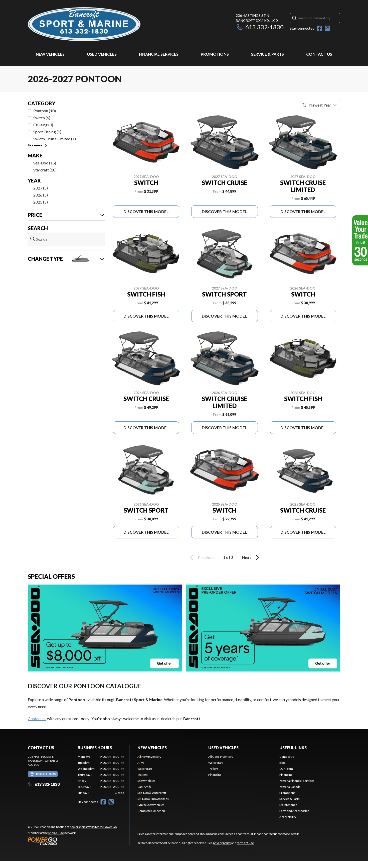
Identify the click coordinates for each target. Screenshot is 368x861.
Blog (282, 762)
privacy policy (222, 843)
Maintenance (288, 805)
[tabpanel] (101, 775)
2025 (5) (40, 202)
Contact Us (319, 54)
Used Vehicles (102, 54)
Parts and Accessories (294, 811)
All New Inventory (149, 756)
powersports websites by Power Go (93, 827)
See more (35, 145)
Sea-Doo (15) (44, 162)
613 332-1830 (264, 27)
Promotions (215, 54)
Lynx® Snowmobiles (150, 805)
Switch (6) (41, 117)
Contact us (37, 718)
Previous (206, 557)
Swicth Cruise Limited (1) (54, 138)
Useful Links (293, 747)
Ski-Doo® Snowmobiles (153, 799)
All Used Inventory (220, 756)
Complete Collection (151, 811)
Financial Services (158, 54)
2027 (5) (40, 187)
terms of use (245, 843)
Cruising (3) (43, 124)
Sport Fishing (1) (47, 131)
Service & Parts (267, 54)
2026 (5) (40, 195)
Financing (214, 775)
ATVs (140, 762)
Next (246, 557)
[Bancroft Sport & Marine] (84, 24)
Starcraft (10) (45, 169)
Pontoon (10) (44, 110)
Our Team (286, 769)
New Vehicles (50, 54)
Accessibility (287, 817)
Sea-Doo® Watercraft (151, 793)
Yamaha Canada (289, 787)
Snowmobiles (146, 781)
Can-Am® (144, 787)
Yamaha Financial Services (296, 781)
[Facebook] (319, 28)
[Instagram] (327, 28)
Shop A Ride (56, 833)
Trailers (142, 775)
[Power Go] (72, 841)
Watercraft (144, 769)
